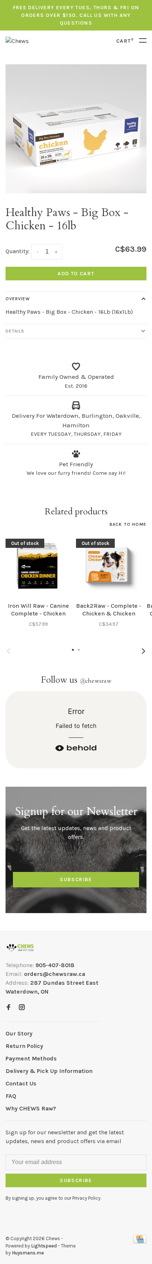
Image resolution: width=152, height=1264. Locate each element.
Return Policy (24, 1045)
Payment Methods (31, 1058)
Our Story (19, 1033)
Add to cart (76, 273)
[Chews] (20, 947)
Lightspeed (44, 1246)
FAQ (11, 1095)
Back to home (128, 524)
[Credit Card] (139, 1241)
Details (15, 331)
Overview (18, 298)
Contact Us (21, 1083)
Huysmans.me (28, 1253)
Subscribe (76, 879)
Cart (125, 41)
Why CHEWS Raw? (31, 1108)
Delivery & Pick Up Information (49, 1070)
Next (143, 651)
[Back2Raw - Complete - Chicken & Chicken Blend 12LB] (108, 565)
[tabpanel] (76, 128)
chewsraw (95, 681)
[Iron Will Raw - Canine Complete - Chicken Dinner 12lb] (38, 565)
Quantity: (18, 251)
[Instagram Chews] (22, 1007)
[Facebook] (8, 1007)
